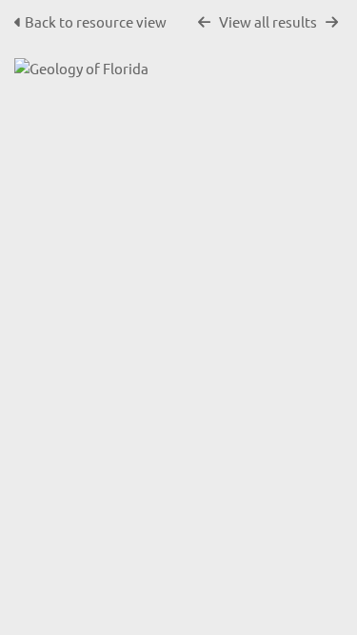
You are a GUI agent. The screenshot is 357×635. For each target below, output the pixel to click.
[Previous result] (204, 22)
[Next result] (332, 22)
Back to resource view (95, 21)
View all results (268, 21)
